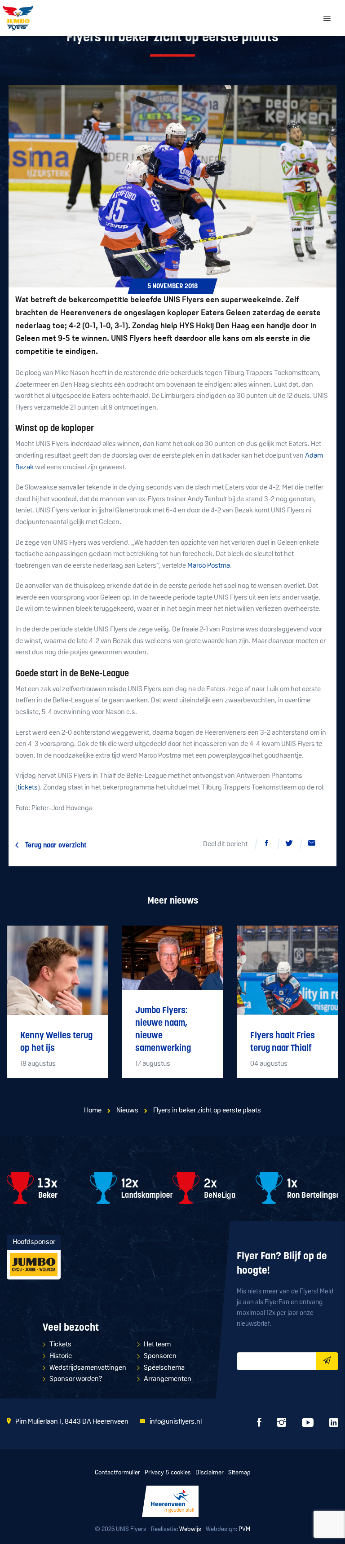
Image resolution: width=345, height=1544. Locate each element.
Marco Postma (208, 565)
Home (93, 1110)
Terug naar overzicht (56, 845)
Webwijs (190, 1529)
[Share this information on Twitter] (289, 845)
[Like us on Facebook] (259, 1425)
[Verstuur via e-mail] (312, 845)
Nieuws (127, 1110)
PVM (244, 1529)
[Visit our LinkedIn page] (333, 1425)
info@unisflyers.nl (176, 1421)
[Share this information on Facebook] (267, 845)
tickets (28, 787)
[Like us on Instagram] (281, 1425)
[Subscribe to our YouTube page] (308, 1425)
